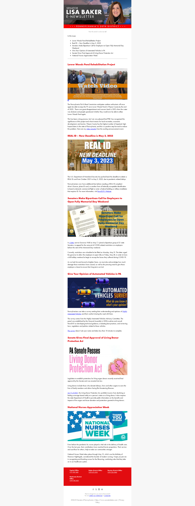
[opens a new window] (97, 99)
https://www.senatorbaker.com (106, 500)
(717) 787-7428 (74, 472)
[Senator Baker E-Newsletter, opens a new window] (97, 14)
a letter (71, 242)
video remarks (91, 129)
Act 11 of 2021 (73, 393)
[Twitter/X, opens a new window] (96, 490)
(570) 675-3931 (93, 472)
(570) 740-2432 (74, 481)
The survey (71, 331)
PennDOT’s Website (104, 191)
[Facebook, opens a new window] (93, 490)
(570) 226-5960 (112, 472)
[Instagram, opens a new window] (99, 490)
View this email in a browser (97, 32)
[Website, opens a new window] (102, 490)
